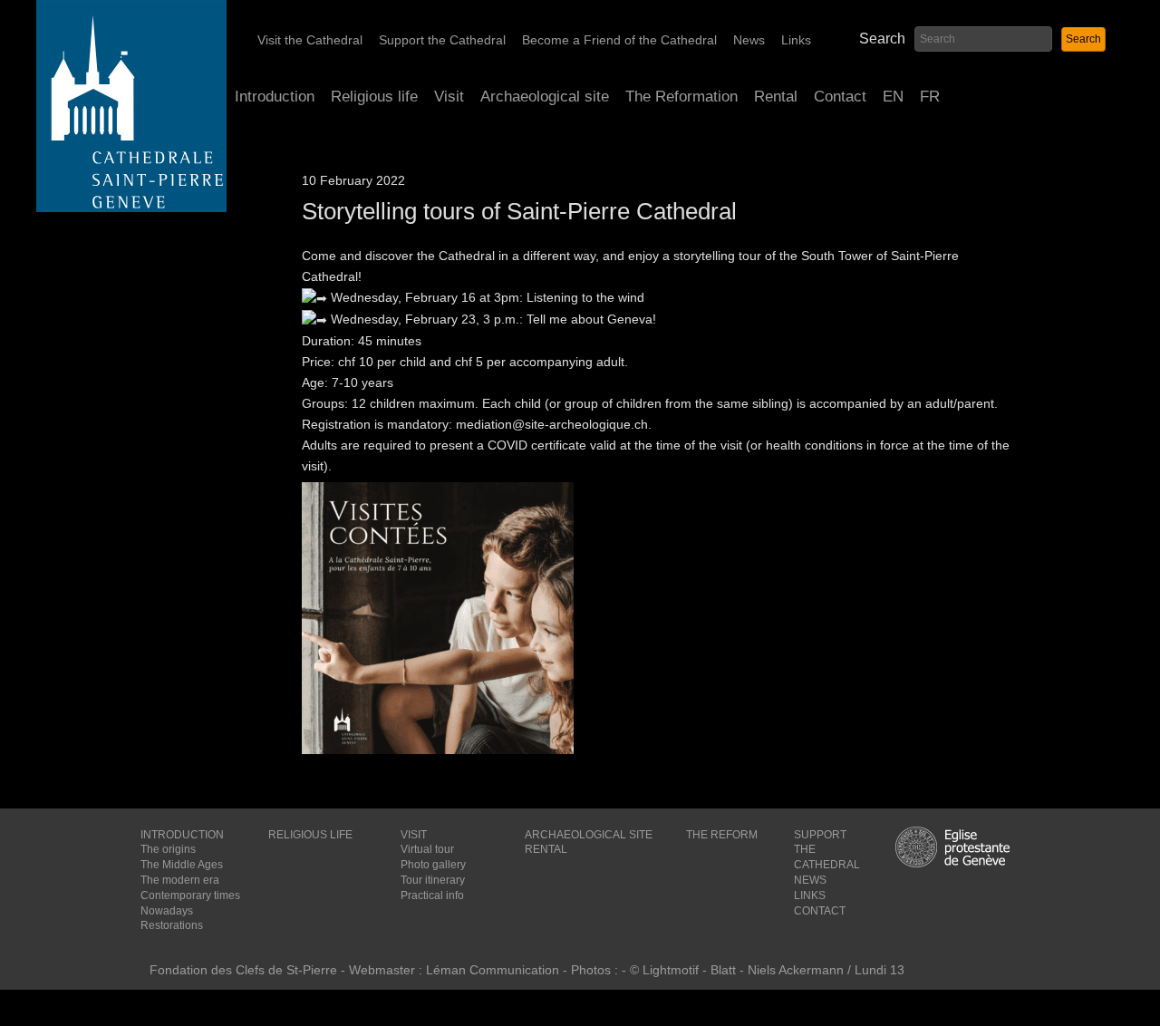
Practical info (432, 895)
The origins (168, 849)
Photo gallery (433, 864)
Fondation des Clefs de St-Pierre (243, 970)
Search (882, 38)
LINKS (810, 895)
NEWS (810, 880)
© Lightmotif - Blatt (685, 970)
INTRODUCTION (182, 834)
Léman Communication (492, 970)
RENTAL (546, 849)
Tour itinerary (433, 880)
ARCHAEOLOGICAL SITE (588, 834)
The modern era (179, 880)
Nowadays (166, 911)
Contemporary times (190, 895)
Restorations (171, 925)
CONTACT (820, 911)
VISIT (414, 834)
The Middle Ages (181, 864)
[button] (1083, 39)
